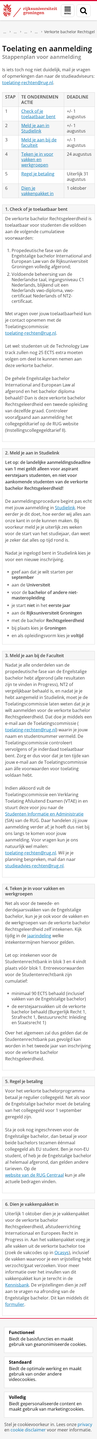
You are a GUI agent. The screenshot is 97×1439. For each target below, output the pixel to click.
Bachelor (36, 32)
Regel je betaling (37, 174)
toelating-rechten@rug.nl (27, 83)
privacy (85, 1424)
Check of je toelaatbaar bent (38, 113)
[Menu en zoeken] (67, 11)
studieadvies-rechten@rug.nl (34, 866)
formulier (14, 1304)
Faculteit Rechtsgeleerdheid (15, 32)
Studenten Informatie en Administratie (44, 814)
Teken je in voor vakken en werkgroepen (37, 159)
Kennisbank (17, 1285)
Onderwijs (26, 32)
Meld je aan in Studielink (35, 128)
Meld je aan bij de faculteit (39, 142)
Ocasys (61, 1252)
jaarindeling (39, 936)
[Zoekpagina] (83, 11)
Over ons (5, 32)
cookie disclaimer (28, 1430)
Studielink (65, 508)
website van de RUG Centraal (34, 1175)
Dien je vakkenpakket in (37, 190)
